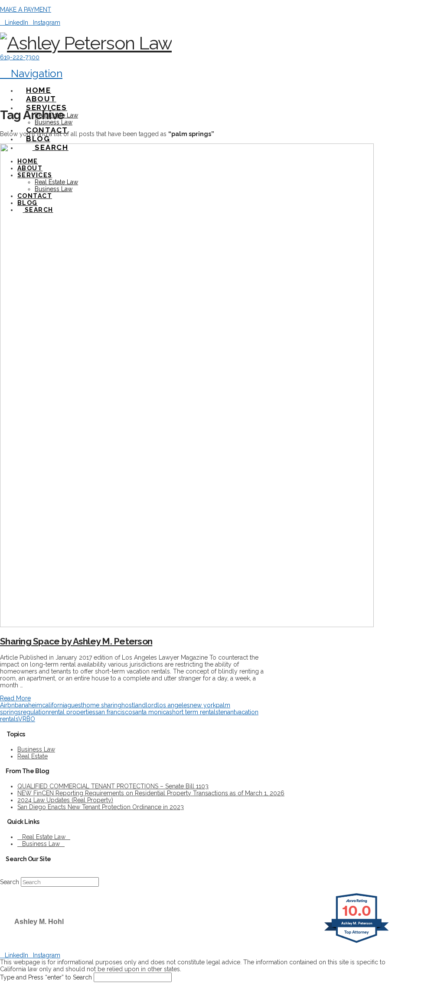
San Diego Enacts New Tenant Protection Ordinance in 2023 (100, 807)
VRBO (26, 719)
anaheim (30, 705)
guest (75, 705)
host (127, 705)
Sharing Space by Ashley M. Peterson (76, 641)
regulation (35, 712)
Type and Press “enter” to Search (46, 977)
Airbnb (9, 705)
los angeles (173, 705)
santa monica (150, 712)
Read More (15, 698)
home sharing (102, 705)
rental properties (72, 712)
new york (203, 705)
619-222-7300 (19, 57)
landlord (145, 705)
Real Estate (32, 756)
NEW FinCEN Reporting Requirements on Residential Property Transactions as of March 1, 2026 (150, 793)
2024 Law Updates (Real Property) (65, 800)
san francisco (113, 712)
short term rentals (194, 712)
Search (9, 881)
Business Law (36, 749)
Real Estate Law (43, 836)
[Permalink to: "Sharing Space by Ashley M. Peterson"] (187, 624)
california (54, 705)
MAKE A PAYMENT (25, 9)
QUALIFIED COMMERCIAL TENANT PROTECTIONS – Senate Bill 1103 (113, 786)
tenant (227, 712)
